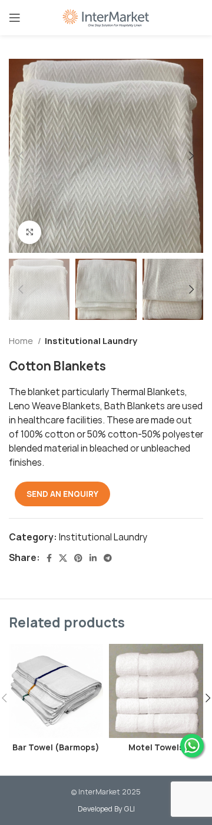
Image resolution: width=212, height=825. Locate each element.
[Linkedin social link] (93, 558)
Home (22, 340)
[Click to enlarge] (29, 232)
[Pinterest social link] (78, 558)
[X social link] (63, 558)
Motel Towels (156, 747)
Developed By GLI (106, 809)
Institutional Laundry (91, 340)
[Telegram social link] (107, 558)
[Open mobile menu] (14, 17)
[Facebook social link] (49, 558)
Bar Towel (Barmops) (56, 747)
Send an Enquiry (62, 494)
